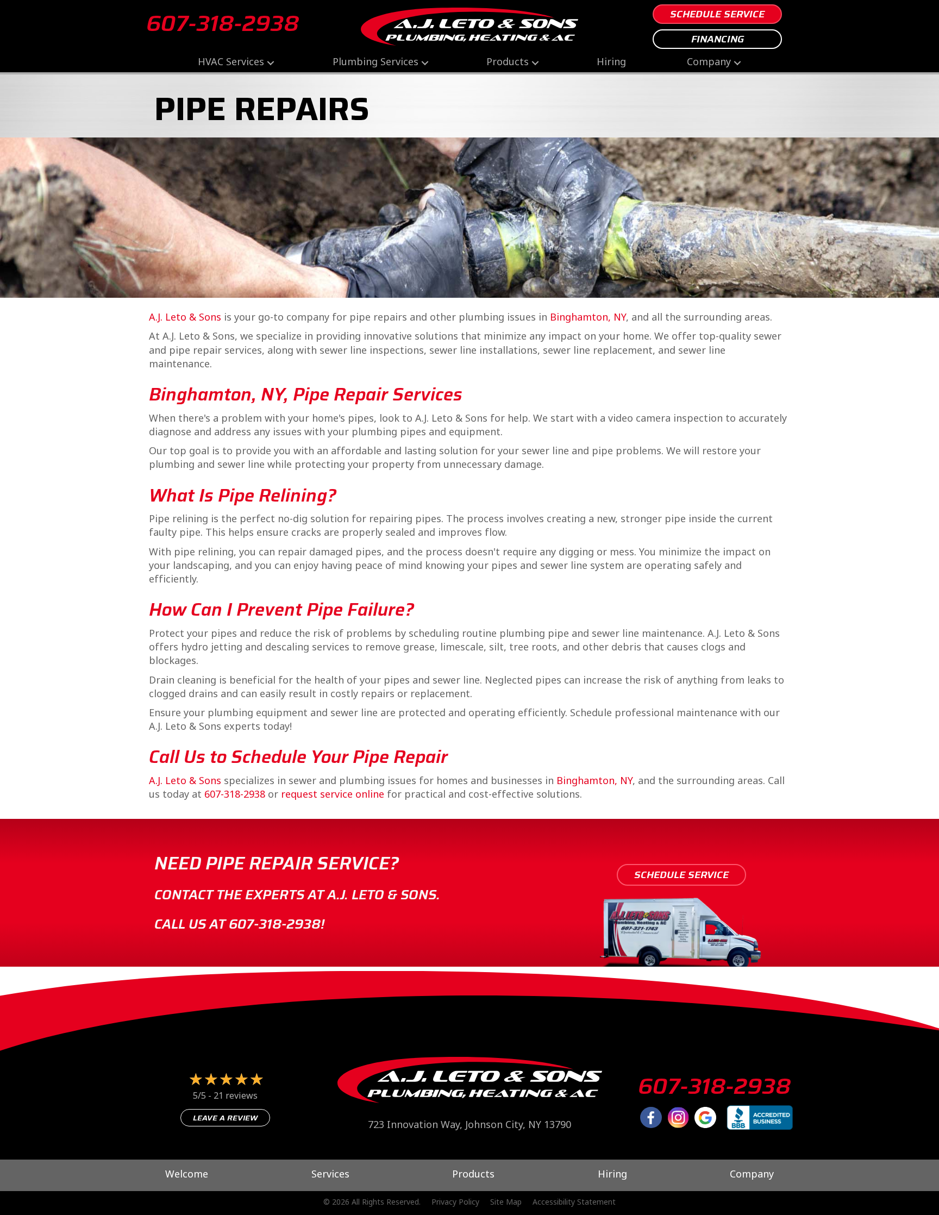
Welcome (186, 1175)
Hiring (611, 62)
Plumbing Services (375, 62)
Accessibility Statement (574, 1203)
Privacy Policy (455, 1203)
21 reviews (236, 1096)
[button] (270, 62)
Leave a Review (225, 1118)
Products (507, 62)
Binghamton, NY (588, 318)
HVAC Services (231, 62)
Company (709, 62)
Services (330, 1175)
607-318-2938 (222, 24)
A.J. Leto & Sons (185, 318)
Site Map (506, 1203)
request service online (332, 795)
